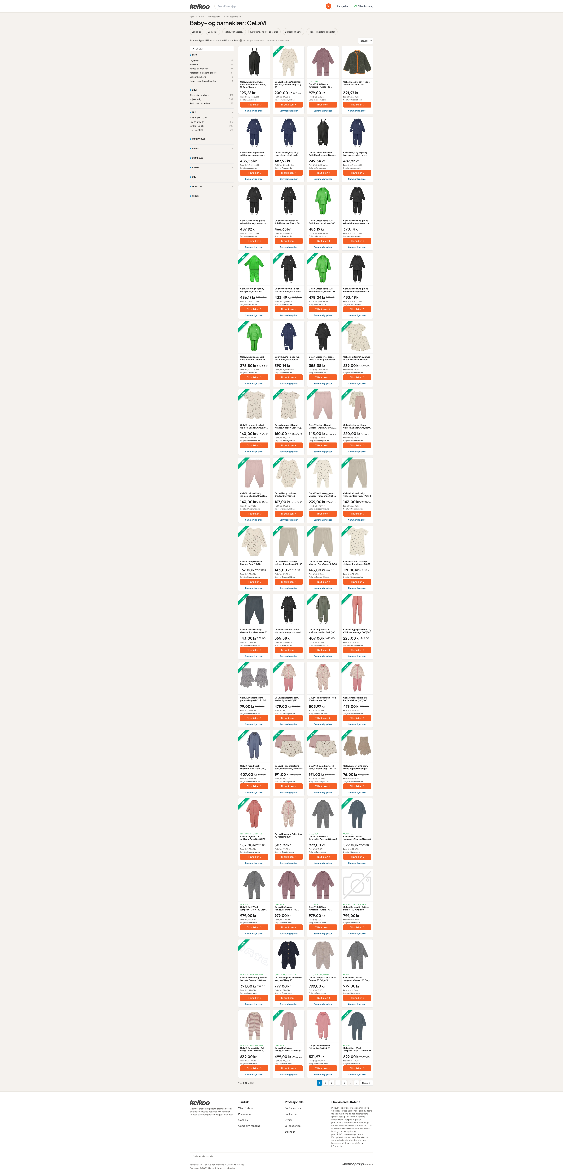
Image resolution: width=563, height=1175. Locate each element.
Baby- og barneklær (233, 16)
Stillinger (290, 1131)
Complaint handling (249, 1125)
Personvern (244, 1113)
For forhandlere (293, 1108)
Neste (365, 1083)
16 (357, 1083)
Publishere (291, 1113)
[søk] (328, 6)
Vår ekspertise (293, 1125)
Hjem (192, 16)
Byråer (288, 1119)
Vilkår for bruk (245, 1108)
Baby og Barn (214, 16)
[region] (281, 31)
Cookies (243, 1119)
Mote (201, 16)
